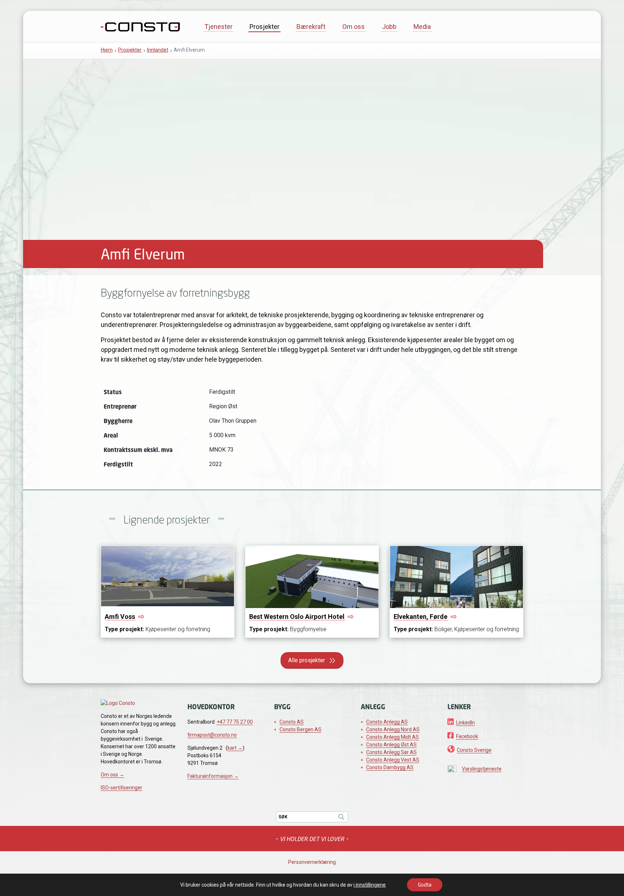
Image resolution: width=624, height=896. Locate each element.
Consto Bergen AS (300, 729)
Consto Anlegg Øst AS (391, 745)
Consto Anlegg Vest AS (392, 760)
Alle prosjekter (306, 660)
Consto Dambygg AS (389, 767)
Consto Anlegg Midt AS (392, 737)
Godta (425, 885)
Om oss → (112, 774)
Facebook (467, 736)
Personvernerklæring (312, 862)
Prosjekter (265, 26)
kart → (235, 748)
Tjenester (218, 26)
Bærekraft (310, 26)
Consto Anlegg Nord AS (393, 729)
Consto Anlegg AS (387, 722)
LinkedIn (465, 722)
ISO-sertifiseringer (121, 788)
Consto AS (292, 722)
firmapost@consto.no (212, 735)
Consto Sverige (474, 750)
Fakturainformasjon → (213, 776)
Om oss (353, 26)
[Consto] (140, 26)
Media (422, 26)
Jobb (389, 26)
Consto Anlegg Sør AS (391, 752)
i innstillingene (370, 885)
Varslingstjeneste (482, 769)
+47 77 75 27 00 (235, 722)
